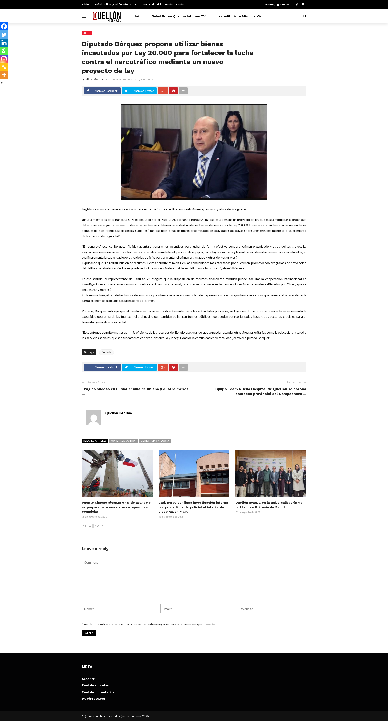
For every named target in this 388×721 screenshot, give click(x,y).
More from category (155, 440)
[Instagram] (4, 59)
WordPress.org (93, 698)
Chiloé (87, 32)
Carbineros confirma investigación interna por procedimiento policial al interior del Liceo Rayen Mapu (193, 507)
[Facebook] (4, 26)
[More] (4, 75)
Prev (88, 526)
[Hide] (1, 82)
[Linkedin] (4, 43)
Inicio (85, 4)
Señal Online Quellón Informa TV (116, 4)
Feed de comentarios (98, 692)
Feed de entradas (95, 685)
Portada (106, 352)
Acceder (88, 679)
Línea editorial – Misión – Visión (163, 4)
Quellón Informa (92, 79)
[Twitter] (4, 34)
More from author (123, 440)
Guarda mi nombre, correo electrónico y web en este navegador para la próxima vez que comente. (149, 624)
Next (98, 526)
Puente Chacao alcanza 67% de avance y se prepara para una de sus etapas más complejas (116, 507)
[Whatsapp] (4, 51)
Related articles (95, 440)
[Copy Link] (4, 67)
